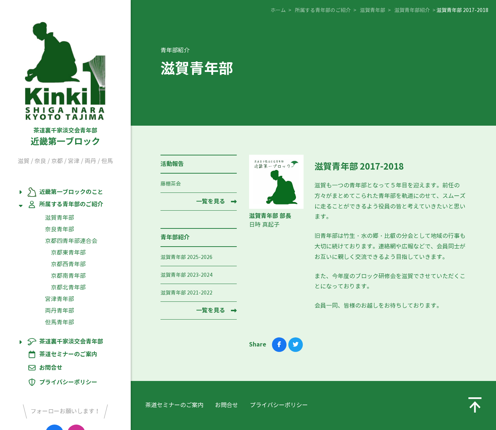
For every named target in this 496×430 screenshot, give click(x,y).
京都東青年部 (68, 252)
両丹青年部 (59, 310)
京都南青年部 (68, 275)
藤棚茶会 (170, 184)
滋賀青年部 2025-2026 (186, 257)
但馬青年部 (59, 322)
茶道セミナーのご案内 (68, 354)
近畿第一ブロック (65, 137)
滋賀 (23, 161)
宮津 (74, 161)
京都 (57, 161)
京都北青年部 (68, 287)
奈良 (40, 161)
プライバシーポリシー (68, 382)
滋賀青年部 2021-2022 (186, 293)
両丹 (90, 161)
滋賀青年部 (59, 217)
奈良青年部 (59, 229)
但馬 (107, 161)
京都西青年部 (68, 264)
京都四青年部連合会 (71, 241)
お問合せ (50, 368)
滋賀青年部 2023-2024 (186, 275)
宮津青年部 (59, 299)
